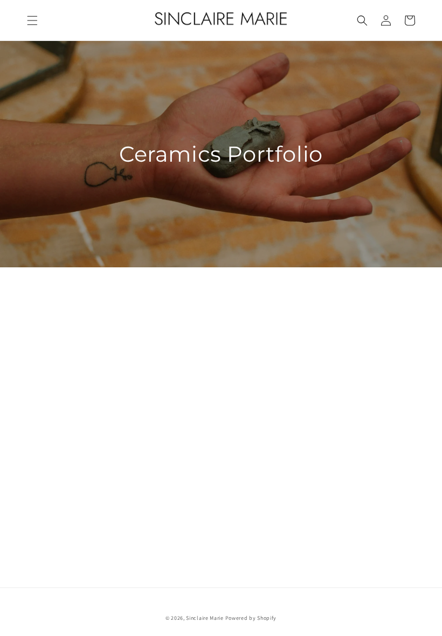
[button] (32, 20)
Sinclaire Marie (205, 617)
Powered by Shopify (251, 617)
